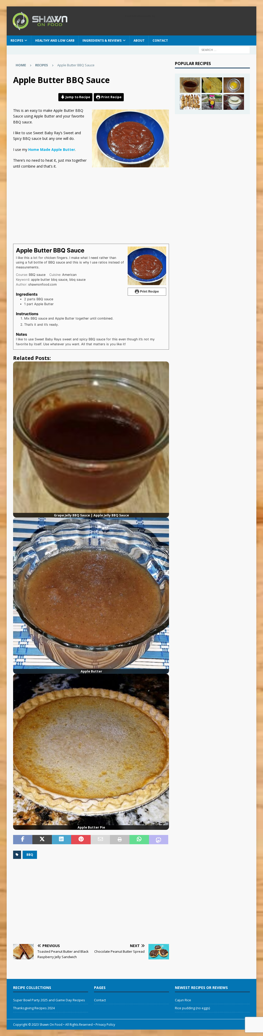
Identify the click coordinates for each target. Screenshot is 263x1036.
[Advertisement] (100, 205)
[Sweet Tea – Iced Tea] (212, 102)
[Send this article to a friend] (100, 839)
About (139, 40)
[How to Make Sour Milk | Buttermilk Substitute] (233, 102)
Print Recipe (110, 97)
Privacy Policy (105, 1024)
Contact (160, 40)
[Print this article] (119, 839)
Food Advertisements (138, 15)
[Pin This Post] (81, 839)
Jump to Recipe (77, 97)
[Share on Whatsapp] (139, 839)
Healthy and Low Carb (54, 40)
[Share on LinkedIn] (61, 839)
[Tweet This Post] (42, 839)
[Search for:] (224, 49)
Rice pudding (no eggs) (192, 1008)
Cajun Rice (183, 1000)
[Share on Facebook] (23, 839)
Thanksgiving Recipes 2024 (34, 1008)
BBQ (29, 854)
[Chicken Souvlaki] (190, 102)
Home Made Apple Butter (51, 149)
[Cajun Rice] (212, 85)
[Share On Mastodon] (158, 839)
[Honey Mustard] (233, 85)
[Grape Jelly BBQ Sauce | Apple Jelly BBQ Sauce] (190, 85)
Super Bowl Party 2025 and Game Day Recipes (49, 1000)
